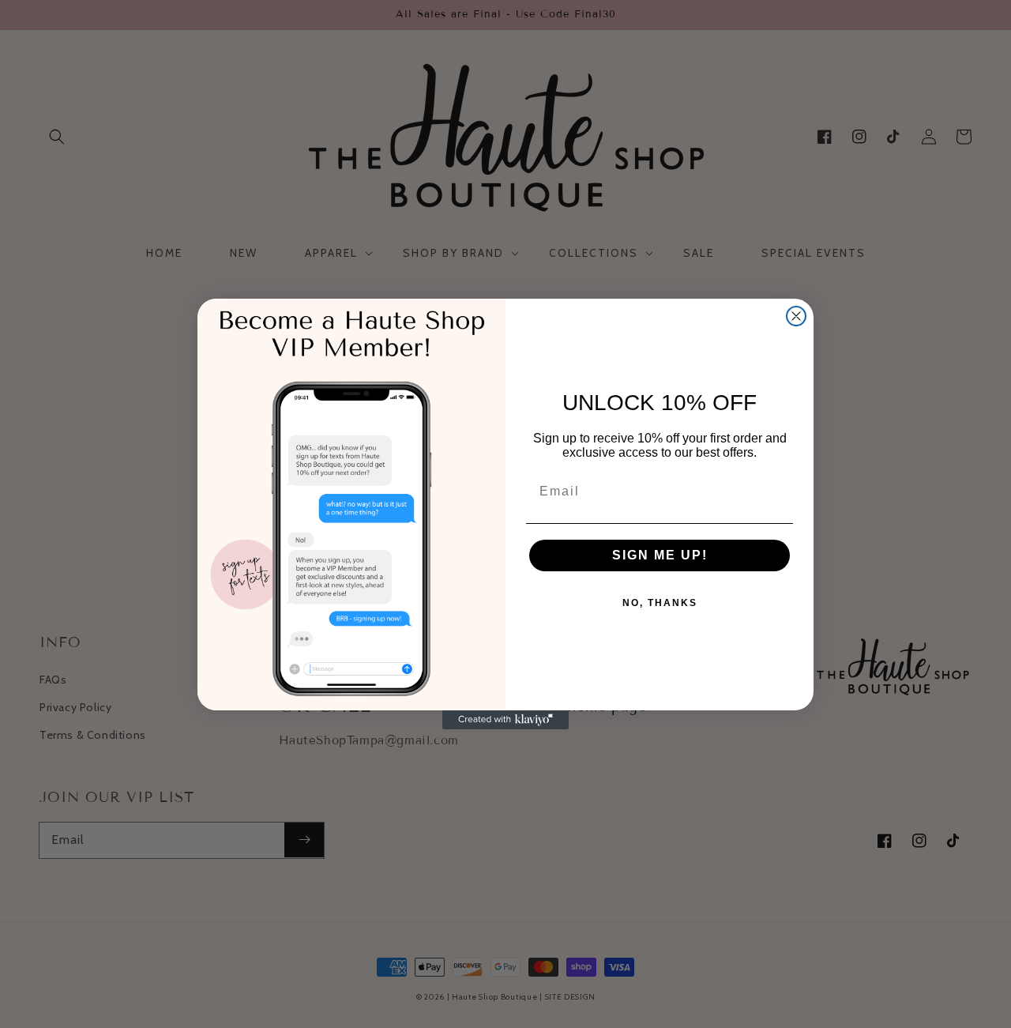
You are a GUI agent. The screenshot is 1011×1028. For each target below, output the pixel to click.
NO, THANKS (659, 602)
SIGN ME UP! (660, 555)
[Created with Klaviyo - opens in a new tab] (505, 719)
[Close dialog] (796, 316)
